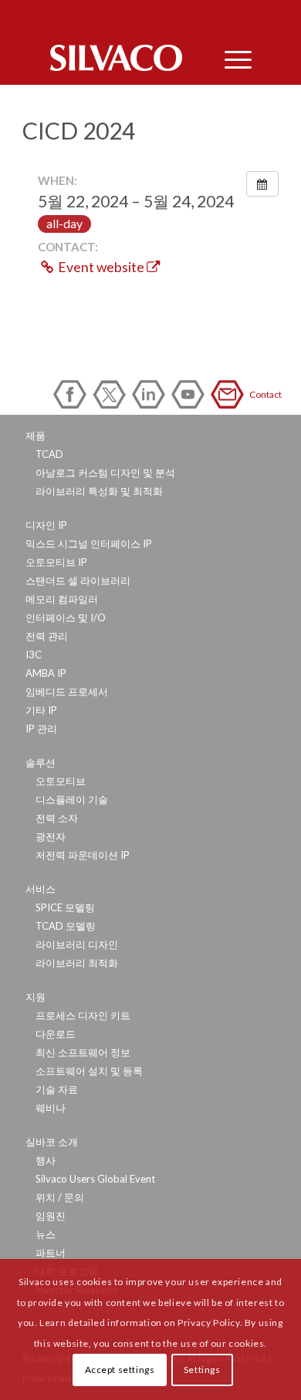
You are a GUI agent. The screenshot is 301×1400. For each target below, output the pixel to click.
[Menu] (230, 57)
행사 (46, 1160)
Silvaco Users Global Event (95, 1179)
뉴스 (46, 1234)
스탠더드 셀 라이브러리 (77, 580)
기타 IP (41, 710)
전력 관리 (46, 636)
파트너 (51, 1253)
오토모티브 (61, 781)
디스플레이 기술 (72, 799)
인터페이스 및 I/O (65, 617)
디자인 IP (46, 525)
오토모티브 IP (56, 562)
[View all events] (262, 184)
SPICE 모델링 (65, 907)
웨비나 (51, 1108)
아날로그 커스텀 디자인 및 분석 (105, 472)
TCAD (49, 454)
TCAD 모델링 (66, 926)
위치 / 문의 (60, 1197)
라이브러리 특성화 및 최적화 (99, 491)
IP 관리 (41, 728)
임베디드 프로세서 (66, 691)
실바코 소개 (51, 1142)
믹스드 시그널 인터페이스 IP (88, 543)
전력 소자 (57, 818)
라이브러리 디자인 (77, 944)
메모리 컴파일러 (61, 599)
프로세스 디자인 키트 (83, 1015)
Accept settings (120, 1369)
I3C (33, 654)
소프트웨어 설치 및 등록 (89, 1071)
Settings (202, 1369)
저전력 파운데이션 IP (83, 855)
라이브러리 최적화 (77, 963)
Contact (230, 394)
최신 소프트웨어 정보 (83, 1052)
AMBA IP (45, 673)
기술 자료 (57, 1089)
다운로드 (56, 1034)
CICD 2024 (78, 130)
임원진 (51, 1216)
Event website (101, 267)
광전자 (51, 836)
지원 (35, 997)
